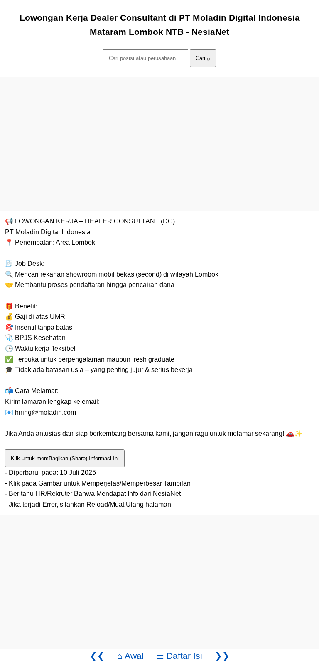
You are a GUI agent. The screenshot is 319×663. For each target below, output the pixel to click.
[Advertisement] (159, 135)
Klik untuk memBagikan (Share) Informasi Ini (65, 458)
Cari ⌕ (203, 58)
